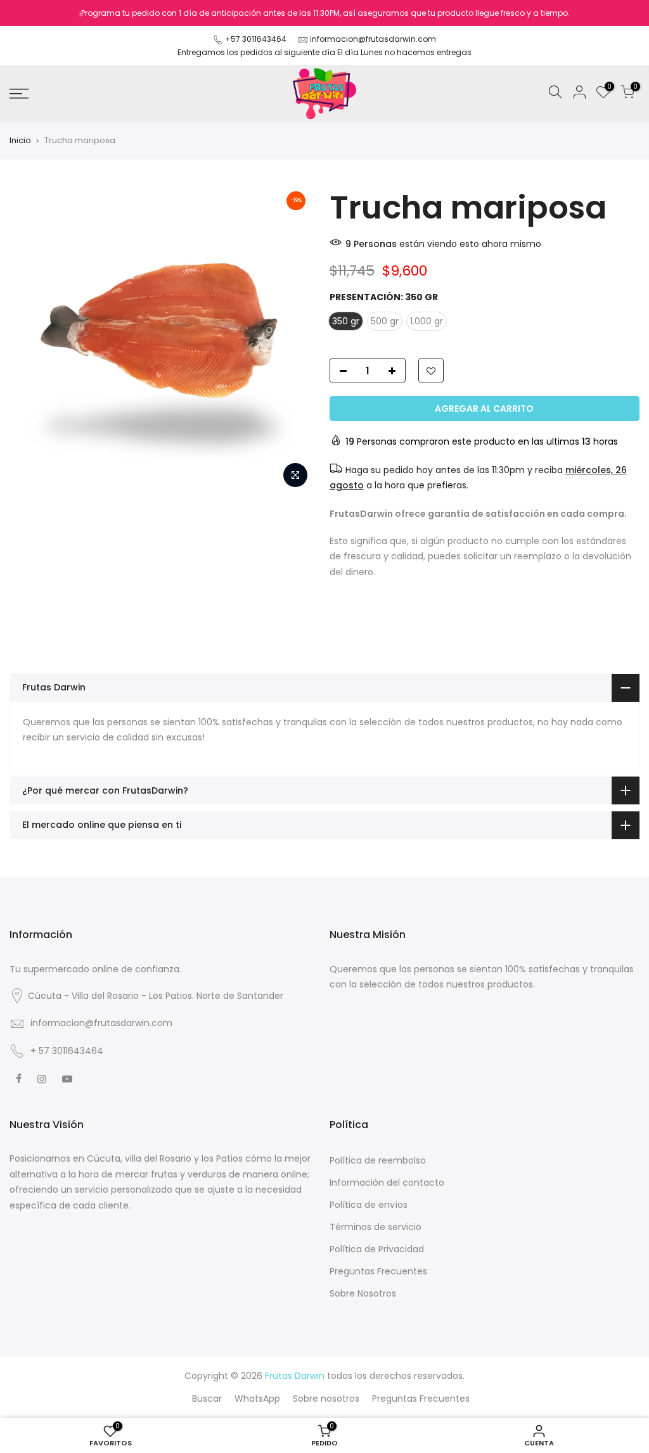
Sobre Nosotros (363, 1293)
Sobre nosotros (326, 1398)
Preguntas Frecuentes (378, 1271)
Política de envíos (369, 1204)
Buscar (207, 1398)
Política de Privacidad (377, 1249)
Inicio (20, 140)
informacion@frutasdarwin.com (373, 39)
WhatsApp (257, 1398)
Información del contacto (387, 1182)
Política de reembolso (378, 1160)
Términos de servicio (375, 1227)
